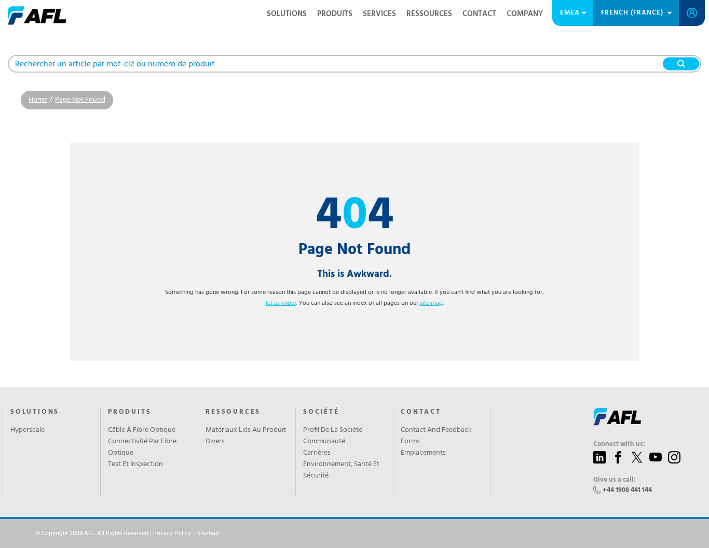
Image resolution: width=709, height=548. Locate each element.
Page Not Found (80, 100)
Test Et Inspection (135, 464)
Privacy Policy (172, 533)
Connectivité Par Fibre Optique (142, 447)
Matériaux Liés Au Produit (246, 430)
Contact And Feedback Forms (436, 436)
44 (355, 216)
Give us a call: (614, 480)
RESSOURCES (429, 14)
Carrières (317, 453)
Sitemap (208, 533)
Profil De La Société (332, 430)
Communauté (324, 441)
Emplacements (423, 453)
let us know (281, 303)
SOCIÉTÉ (321, 412)
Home (38, 100)
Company (525, 14)
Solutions (287, 14)
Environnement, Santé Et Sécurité (341, 470)
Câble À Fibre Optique (141, 430)
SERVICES (379, 14)
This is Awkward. (354, 274)
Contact (479, 14)
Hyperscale (27, 430)
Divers (215, 441)
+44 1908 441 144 (627, 490)
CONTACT (421, 412)
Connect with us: (619, 444)
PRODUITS (334, 14)
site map (431, 303)
